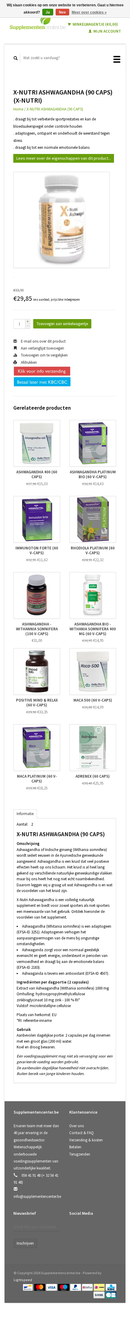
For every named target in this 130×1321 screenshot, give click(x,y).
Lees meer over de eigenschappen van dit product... (63, 158)
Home (18, 109)
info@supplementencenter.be (37, 1196)
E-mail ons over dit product (43, 341)
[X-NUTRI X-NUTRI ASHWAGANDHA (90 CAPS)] (61, 220)
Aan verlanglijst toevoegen (42, 348)
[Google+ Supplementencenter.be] (100, 1229)
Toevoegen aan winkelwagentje (62, 323)
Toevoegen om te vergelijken (44, 355)
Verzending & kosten (86, 1140)
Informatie (25, 813)
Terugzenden (79, 1154)
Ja (48, 12)
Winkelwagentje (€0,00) (95, 24)
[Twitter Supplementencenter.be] (87, 1229)
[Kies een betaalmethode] (28, 1287)
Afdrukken (28, 362)
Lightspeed (23, 1280)
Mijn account (107, 31)
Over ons (76, 1125)
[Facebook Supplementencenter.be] (75, 1229)
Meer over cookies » (89, 12)
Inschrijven (25, 1243)
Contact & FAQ (81, 1132)
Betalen (75, 1147)
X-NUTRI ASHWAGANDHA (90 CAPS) (55, 109)
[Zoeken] (15, 58)
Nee (62, 12)
